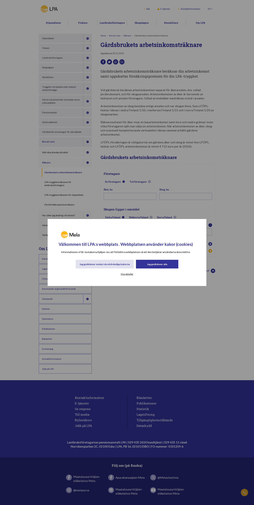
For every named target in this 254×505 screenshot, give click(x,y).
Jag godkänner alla (157, 264)
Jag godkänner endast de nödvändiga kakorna (105, 264)
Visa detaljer (127, 274)
